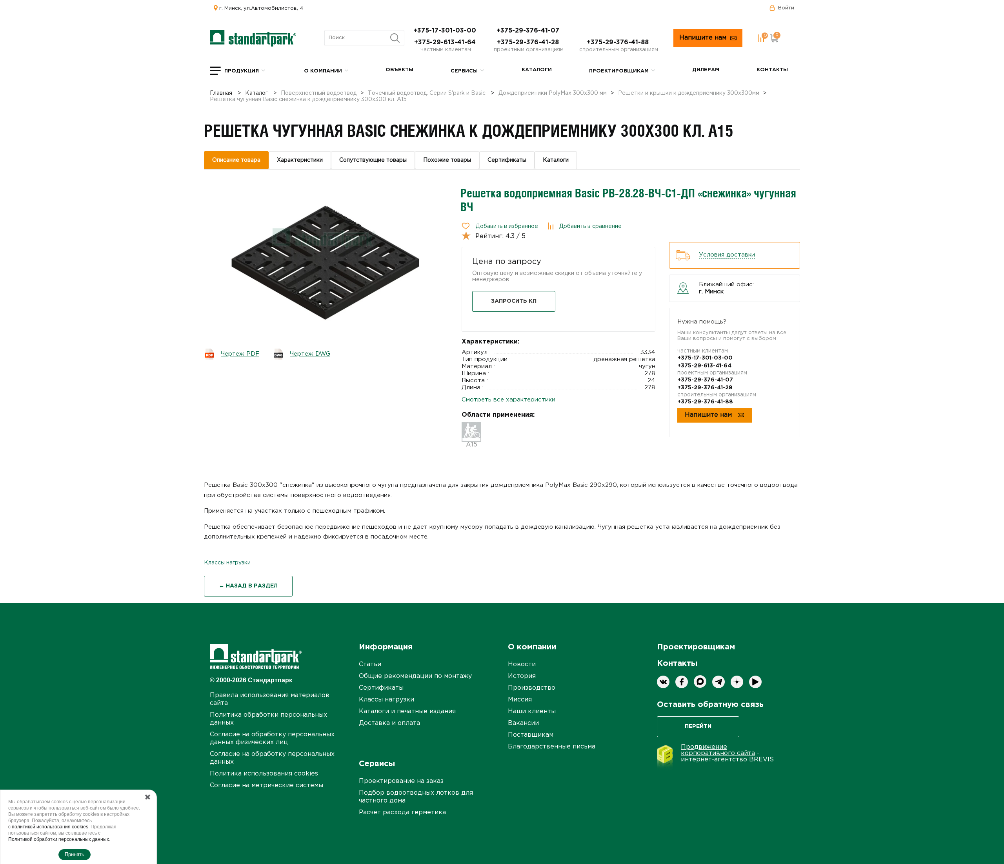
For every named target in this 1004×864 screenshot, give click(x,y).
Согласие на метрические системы (266, 785)
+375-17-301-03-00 (445, 31)
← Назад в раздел (248, 586)
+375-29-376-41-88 (619, 42)
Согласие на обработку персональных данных (272, 758)
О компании (323, 71)
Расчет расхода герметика (402, 812)
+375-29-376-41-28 (529, 42)
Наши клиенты (532, 711)
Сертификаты (381, 688)
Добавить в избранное (507, 226)
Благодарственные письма (551, 747)
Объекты (399, 70)
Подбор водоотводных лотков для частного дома (416, 797)
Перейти (698, 726)
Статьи (370, 664)
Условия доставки (727, 254)
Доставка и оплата (389, 723)
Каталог (256, 93)
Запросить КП (514, 301)
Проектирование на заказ (401, 781)
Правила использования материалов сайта (269, 699)
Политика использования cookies (264, 774)
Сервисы (464, 71)
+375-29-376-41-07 (529, 31)
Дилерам (705, 70)
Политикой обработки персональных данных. (59, 839)
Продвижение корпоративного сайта (718, 750)
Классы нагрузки (227, 562)
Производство (531, 688)
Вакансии (523, 723)
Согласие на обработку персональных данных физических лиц (272, 738)
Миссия (520, 700)
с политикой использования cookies (48, 827)
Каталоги (537, 70)
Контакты (772, 70)
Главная (221, 93)
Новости (522, 664)
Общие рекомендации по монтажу (415, 676)
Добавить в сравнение (590, 226)
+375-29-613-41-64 (446, 42)
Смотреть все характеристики (508, 399)
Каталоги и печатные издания (407, 711)
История (522, 676)
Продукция (241, 71)
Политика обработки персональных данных (268, 719)
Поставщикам (530, 735)
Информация (386, 647)
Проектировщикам (619, 71)
